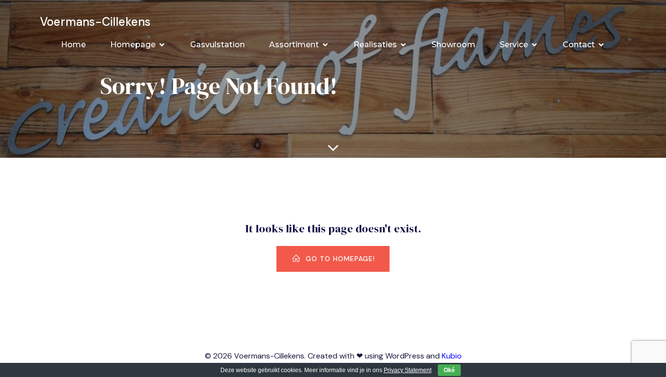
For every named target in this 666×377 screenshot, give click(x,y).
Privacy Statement (407, 370)
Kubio (452, 356)
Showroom (453, 44)
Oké (449, 370)
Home (73, 44)
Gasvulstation (217, 44)
